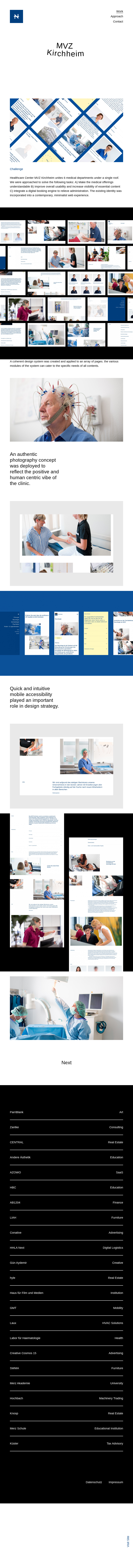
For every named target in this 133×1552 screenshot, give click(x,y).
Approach (117, 16)
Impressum (116, 1482)
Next (66, 1062)
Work (119, 11)
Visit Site (128, 1541)
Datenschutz (94, 1482)
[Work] (16, 16)
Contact (118, 21)
